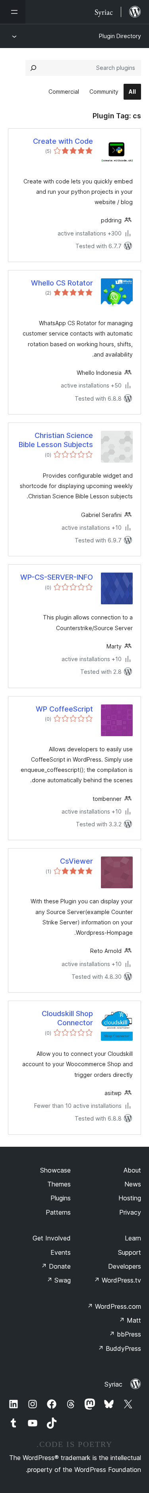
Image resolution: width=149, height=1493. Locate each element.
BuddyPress (119, 1348)
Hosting (129, 1198)
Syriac (113, 1384)
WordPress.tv (117, 1280)
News (132, 1184)
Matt (130, 1320)
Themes (59, 1184)
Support (129, 1252)
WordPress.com (114, 1306)
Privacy (130, 1212)
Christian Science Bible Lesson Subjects (56, 440)
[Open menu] (12, 12)
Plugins (60, 1198)
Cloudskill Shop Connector (67, 1018)
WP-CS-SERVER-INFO (56, 577)
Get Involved (52, 1238)
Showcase (55, 1170)
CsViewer (76, 861)
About (132, 1170)
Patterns (58, 1212)
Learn (133, 1238)
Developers (124, 1266)
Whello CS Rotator (62, 283)
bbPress (125, 1334)
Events (60, 1252)
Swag (58, 1280)
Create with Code (63, 141)
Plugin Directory (120, 36)
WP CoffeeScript (64, 709)
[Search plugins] (33, 68)
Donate (56, 1266)
